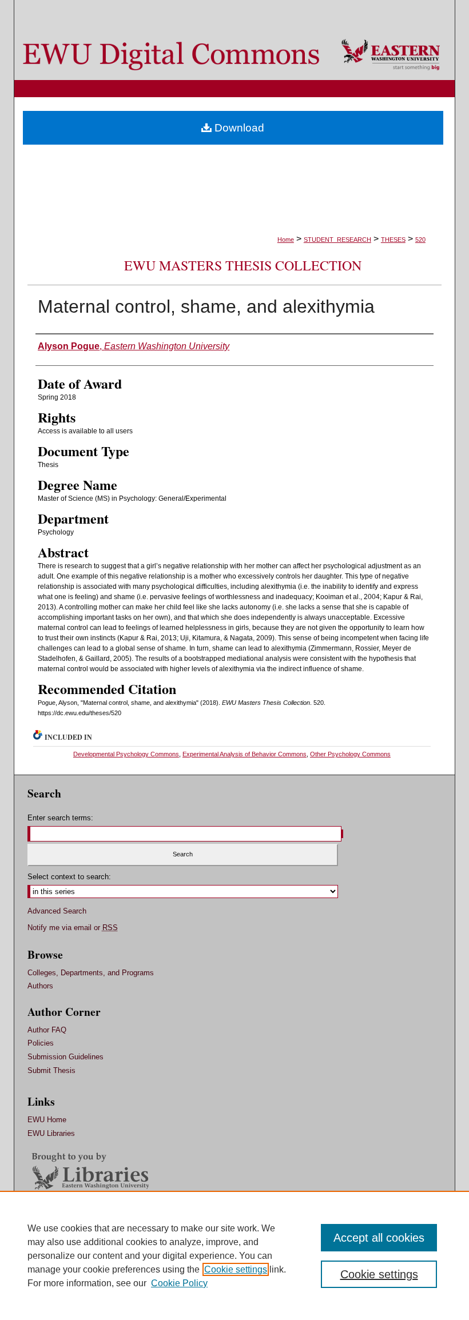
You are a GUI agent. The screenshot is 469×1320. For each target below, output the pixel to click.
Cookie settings (235, 1269)
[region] (234, 1255)
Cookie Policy (179, 1283)
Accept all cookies (378, 1237)
